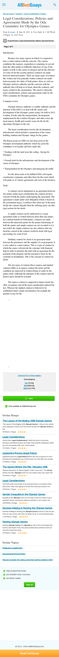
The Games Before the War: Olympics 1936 (24, 466)
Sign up (29, 584)
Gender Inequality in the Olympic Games (23, 494)
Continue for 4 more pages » (29, 375)
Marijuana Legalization (12, 548)
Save (31, 398)
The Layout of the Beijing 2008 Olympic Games (27, 420)
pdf (25, 385)
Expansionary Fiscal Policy (13, 554)
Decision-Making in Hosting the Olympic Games (27, 508)
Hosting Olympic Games (15, 521)
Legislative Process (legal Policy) (19, 453)
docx (25, 388)
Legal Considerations (13, 437)
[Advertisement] (29, 332)
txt (26, 382)
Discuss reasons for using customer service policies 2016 (27, 559)
